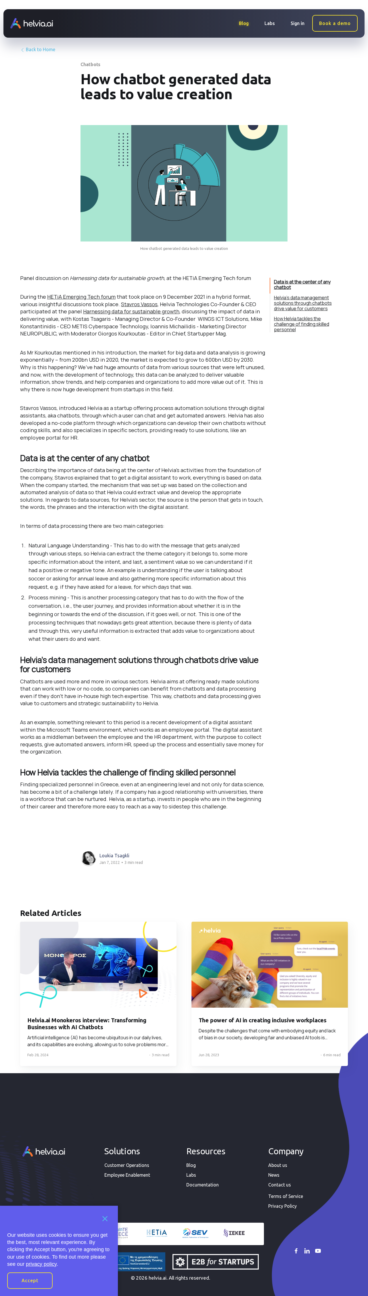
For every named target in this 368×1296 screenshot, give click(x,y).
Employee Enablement (127, 1175)
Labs (269, 23)
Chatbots (90, 64)
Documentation (202, 1184)
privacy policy (41, 1264)
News (273, 1175)
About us (277, 1165)
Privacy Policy (282, 1206)
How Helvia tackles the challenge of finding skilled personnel (301, 324)
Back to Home (40, 49)
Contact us (279, 1184)
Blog (244, 23)
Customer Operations (126, 1165)
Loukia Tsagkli (114, 855)
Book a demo (335, 23)
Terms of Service (285, 1196)
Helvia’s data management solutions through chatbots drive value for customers (303, 302)
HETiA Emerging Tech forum (81, 296)
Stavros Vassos (139, 304)
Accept (30, 1280)
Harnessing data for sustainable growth (131, 311)
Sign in (297, 23)
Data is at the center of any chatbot (302, 284)
